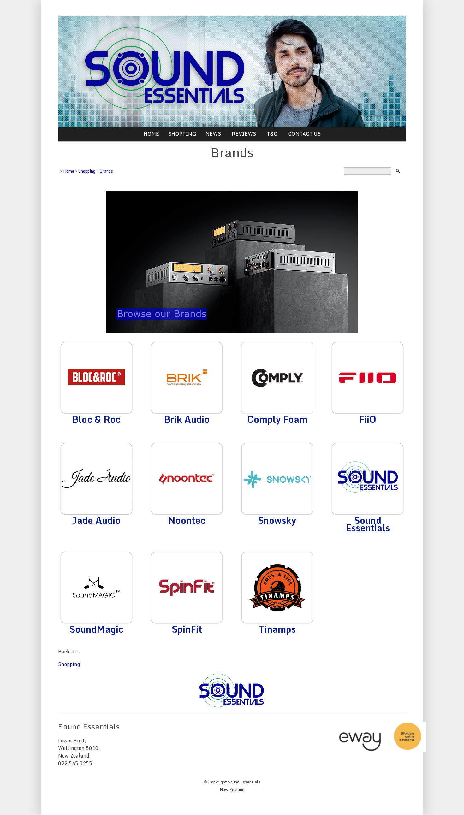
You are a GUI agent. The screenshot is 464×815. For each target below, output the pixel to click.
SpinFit (187, 629)
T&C (272, 134)
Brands (106, 171)
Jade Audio (96, 520)
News (213, 134)
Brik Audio (187, 419)
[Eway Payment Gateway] (380, 750)
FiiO (367, 419)
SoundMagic (96, 629)
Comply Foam (277, 419)
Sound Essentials (368, 524)
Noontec (186, 520)
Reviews (244, 134)
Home (151, 134)
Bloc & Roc (96, 419)
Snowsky (277, 520)
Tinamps (277, 629)
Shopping (182, 134)
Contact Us (304, 134)
